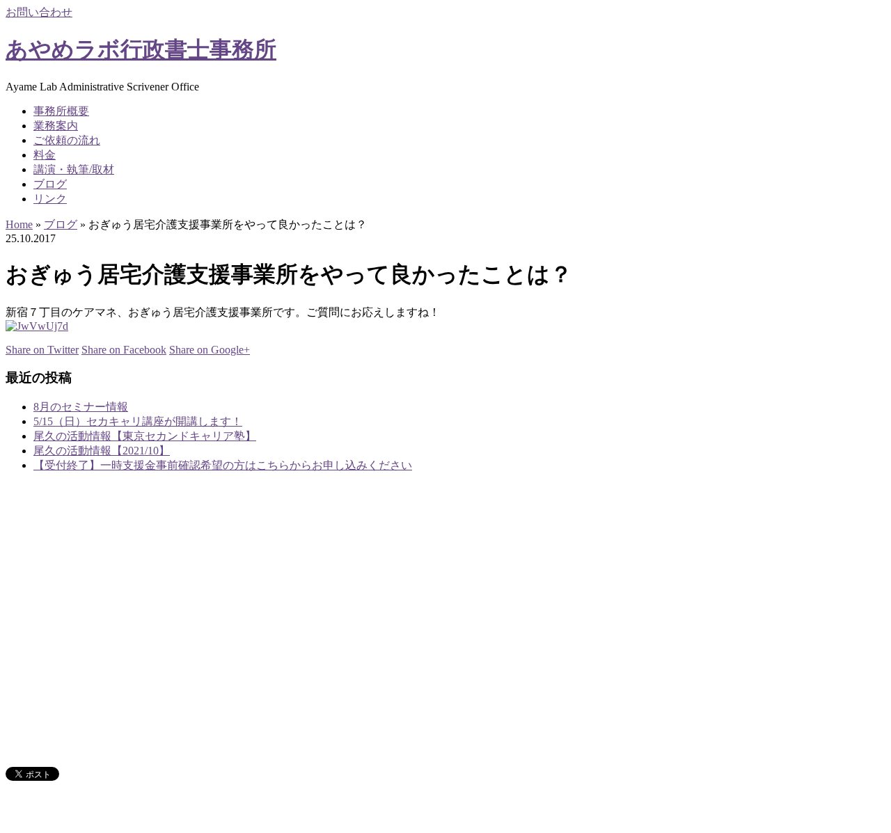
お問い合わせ (39, 12)
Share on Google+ (209, 350)
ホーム (50, 605)
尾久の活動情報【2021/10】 (101, 451)
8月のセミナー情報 (80, 407)
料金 (44, 155)
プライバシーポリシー (89, 748)
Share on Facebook (123, 350)
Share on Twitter (42, 350)
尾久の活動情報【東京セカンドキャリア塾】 (144, 436)
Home (19, 224)
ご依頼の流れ (66, 140)
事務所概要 (61, 111)
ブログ (50, 184)
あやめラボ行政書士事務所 (141, 49)
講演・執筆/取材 (73, 169)
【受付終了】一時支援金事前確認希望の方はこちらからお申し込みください (222, 465)
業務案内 (55, 126)
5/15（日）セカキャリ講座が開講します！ (137, 421)
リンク (50, 199)
